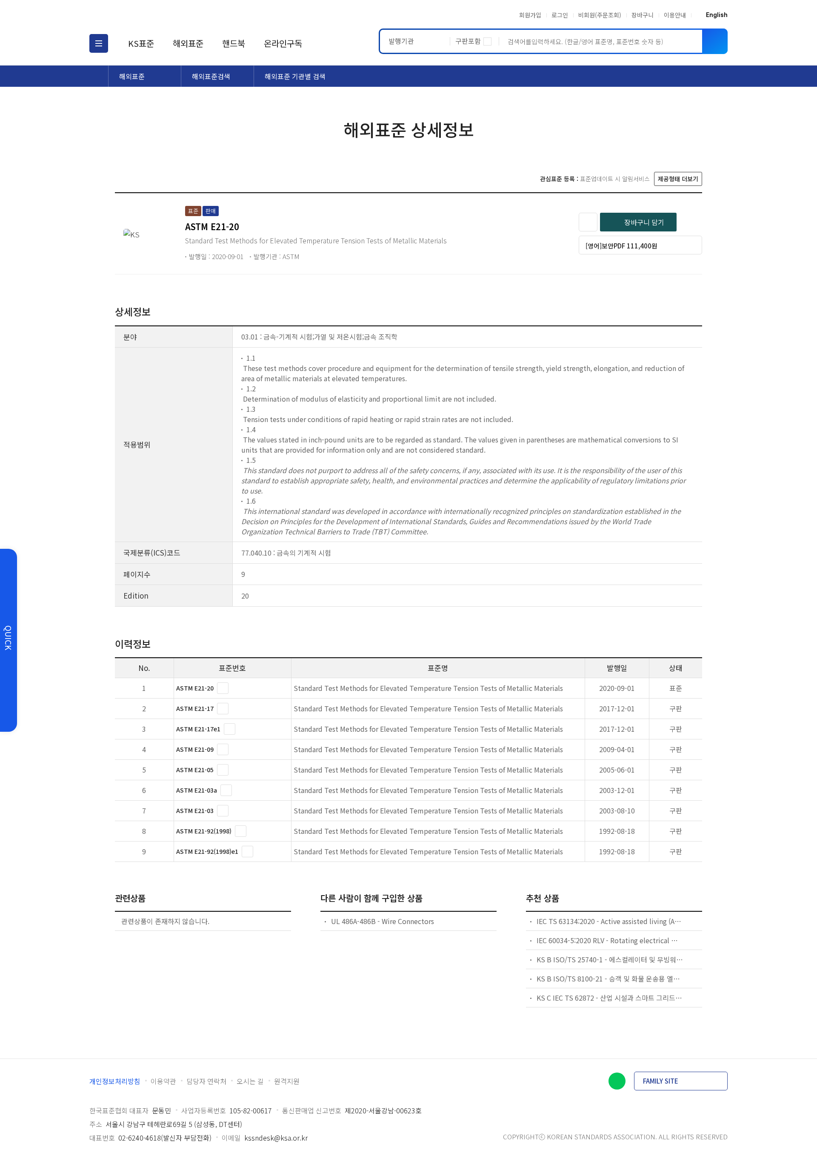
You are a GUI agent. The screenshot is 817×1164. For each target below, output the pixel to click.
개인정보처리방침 (114, 1081)
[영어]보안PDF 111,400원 (621, 245)
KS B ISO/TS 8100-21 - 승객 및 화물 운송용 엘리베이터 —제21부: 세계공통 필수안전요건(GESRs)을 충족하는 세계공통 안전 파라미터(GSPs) (610, 978)
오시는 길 (250, 1081)
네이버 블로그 (617, 1081)
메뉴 (98, 43)
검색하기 (715, 41)
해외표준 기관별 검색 (295, 76)
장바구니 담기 (644, 222)
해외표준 (188, 43)
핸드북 (233, 43)
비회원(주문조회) (599, 15)
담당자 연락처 (206, 1081)
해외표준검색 (211, 76)
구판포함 (468, 41)
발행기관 (401, 41)
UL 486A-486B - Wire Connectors (382, 921)
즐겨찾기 (588, 222)
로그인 (559, 15)
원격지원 (287, 1081)
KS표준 (141, 43)
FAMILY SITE (660, 1080)
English (717, 14)
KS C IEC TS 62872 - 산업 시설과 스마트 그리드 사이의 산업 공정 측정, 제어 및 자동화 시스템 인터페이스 (610, 998)
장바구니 (642, 15)
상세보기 (223, 688)
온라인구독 (283, 43)
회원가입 (530, 15)
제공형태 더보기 (678, 178)
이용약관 (163, 1081)
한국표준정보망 (139, 15)
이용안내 (675, 15)
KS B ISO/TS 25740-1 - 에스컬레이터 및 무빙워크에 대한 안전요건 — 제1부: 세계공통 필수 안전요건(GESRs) (610, 959)
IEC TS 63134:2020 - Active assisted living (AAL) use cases (610, 921)
